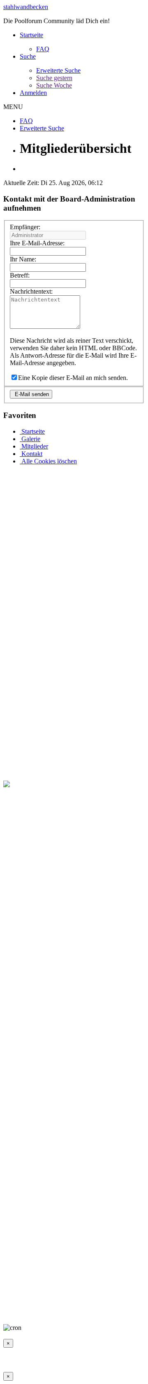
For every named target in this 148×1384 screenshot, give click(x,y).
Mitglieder (34, 446)
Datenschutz (19, 1306)
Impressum (17, 1298)
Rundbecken (92, 1306)
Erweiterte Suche (58, 70)
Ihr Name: (23, 259)
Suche (28, 56)
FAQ (42, 48)
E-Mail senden (31, 394)
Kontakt (31, 453)
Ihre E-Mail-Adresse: (37, 243)
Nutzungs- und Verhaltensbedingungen (86, 1298)
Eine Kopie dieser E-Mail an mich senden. (73, 377)
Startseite (31, 34)
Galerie (30, 438)
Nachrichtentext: (31, 291)
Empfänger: (25, 226)
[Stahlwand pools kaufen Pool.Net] (50, 784)
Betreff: (20, 275)
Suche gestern (54, 77)
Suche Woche (54, 85)
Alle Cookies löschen (48, 461)
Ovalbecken (55, 1306)
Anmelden (33, 92)
